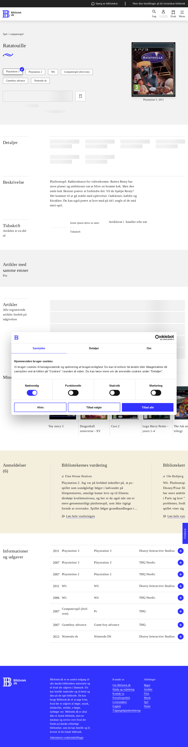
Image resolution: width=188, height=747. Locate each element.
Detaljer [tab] (94, 348)
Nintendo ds (40, 80)
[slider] (153, 72)
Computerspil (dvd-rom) (77, 72)
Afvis (40, 407)
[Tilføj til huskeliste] (80, 96)
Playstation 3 (12, 71)
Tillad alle (148, 407)
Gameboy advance (15, 80)
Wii (53, 72)
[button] (117, 551)
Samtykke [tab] (39, 348)
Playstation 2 (35, 72)
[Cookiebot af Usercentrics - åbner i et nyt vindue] (158, 337)
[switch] (73, 393)
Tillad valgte (94, 407)
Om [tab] (149, 348)
